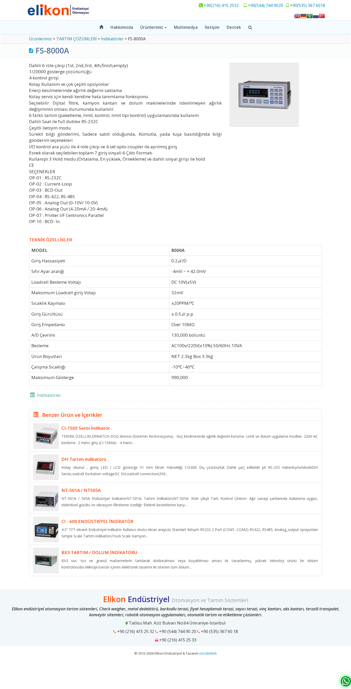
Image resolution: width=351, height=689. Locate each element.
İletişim (212, 27)
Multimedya (186, 27)
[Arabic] (310, 15)
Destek (234, 27)
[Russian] (316, 15)
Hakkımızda (121, 27)
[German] (303, 15)
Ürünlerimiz (152, 27)
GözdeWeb (208, 653)
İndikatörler (49, 395)
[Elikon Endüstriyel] (98, 10)
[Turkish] (322, 15)
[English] (297, 15)
